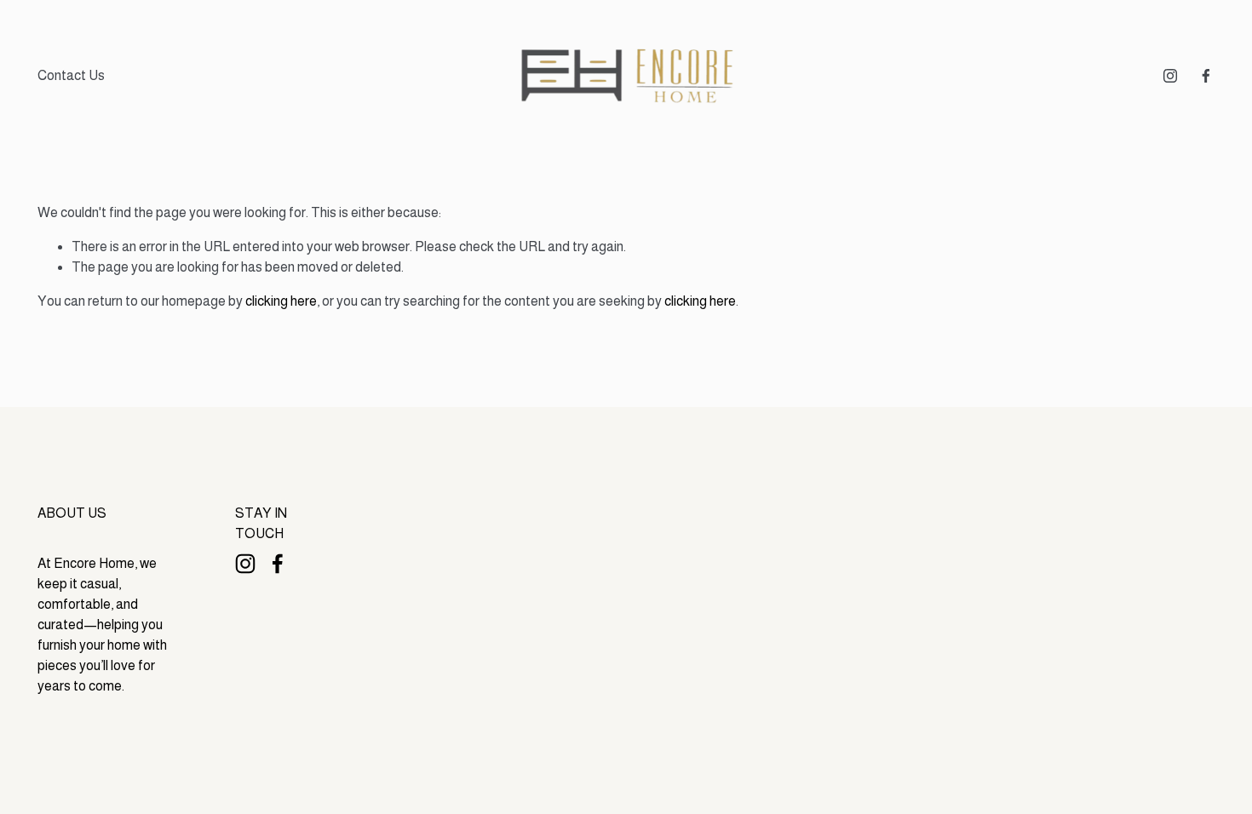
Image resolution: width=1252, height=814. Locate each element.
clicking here (281, 301)
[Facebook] (1206, 75)
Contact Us (71, 75)
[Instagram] (1170, 75)
